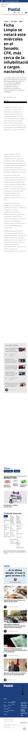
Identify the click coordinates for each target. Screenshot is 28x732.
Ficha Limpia (8, 471)
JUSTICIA (5, 670)
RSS (22, 715)
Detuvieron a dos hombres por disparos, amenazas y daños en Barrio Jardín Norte (11, 362)
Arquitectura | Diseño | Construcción (11, 506)
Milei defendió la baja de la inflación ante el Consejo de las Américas (7, 528)
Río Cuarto (5, 705)
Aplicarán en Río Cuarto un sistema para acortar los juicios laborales (11, 385)
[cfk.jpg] (15, 101)
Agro (13, 704)
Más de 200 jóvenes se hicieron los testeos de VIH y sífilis (14, 600)
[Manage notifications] (24, 729)
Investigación (19, 524)
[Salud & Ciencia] (15, 481)
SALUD (5, 597)
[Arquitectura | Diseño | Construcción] (15, 497)
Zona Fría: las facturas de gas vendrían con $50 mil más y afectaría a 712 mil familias (15, 650)
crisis (5, 621)
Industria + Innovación (7, 486)
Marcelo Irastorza (13, 606)
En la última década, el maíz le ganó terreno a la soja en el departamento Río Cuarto (15, 577)
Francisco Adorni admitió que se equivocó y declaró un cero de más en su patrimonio (20, 536)
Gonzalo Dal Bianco (16, 582)
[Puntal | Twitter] (22, 13)
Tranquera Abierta (23, 485)
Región (9, 705)
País (9, 707)
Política (5, 714)
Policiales (6, 711)
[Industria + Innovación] (7, 482)
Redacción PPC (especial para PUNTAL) (13, 355)
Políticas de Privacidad (8, 721)
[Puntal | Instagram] (23, 691)
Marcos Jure (13, 390)
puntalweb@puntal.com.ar (9, 727)
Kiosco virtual (23, 710)
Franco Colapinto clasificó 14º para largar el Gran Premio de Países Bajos (11, 374)
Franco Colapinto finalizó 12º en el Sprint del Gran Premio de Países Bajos (11, 350)
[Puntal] (8, 687)
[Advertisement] (15, 141)
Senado (17, 471)
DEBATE (5, 646)
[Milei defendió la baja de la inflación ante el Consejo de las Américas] (6, 517)
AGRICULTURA (7, 566)
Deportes (6, 709)
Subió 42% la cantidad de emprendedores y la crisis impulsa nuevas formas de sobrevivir (14, 626)
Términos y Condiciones (8, 719)
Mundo (14, 701)
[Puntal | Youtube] (26, 13)
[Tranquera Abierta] (23, 481)
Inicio (5, 702)
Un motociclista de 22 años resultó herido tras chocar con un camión (11, 367)
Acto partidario (13, 524)
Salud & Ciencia (15, 484)
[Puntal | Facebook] (18, 13)
